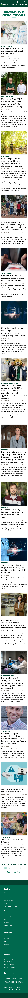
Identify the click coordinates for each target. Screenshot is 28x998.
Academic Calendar (9, 917)
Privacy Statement (10, 982)
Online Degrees (8, 900)
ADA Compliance (8, 977)
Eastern (6, 941)
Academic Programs (9, 898)
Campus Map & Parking (10, 906)
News (5, 919)
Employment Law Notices (11, 978)
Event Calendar (8, 914)
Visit (5, 903)
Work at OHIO (8, 925)
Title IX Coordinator (15, 984)
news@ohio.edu (10, 964)
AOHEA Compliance (17, 977)
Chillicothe (7, 938)
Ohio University (11, 987)
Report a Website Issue (10, 928)
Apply (5, 892)
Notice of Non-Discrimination (17, 981)
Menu (24, 3)
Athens (6, 936)
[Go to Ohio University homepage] (7, 4)
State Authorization (19, 982)
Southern (6, 947)
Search (18, 4)
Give (5, 895)
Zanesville (7, 950)
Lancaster (6, 944)
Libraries (6, 922)
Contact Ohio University (10, 967)
